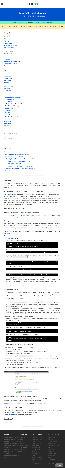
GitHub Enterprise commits (12, 171)
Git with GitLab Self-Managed (12, 106)
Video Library (23, 447)
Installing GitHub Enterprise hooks (14, 156)
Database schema (8, 130)
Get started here (58, 26)
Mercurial (7, 112)
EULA (49, 457)
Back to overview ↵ (9, 47)
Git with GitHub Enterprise (12, 104)
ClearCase (8, 119)
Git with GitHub (9, 101)
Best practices (7, 80)
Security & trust (8, 66)
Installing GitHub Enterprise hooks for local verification (20, 168)
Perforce (7, 114)
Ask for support (8, 43)
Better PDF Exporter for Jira (11, 441)
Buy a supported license (10, 41)
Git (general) (8, 90)
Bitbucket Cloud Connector (39, 26)
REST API (6, 125)
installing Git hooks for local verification (18, 403)
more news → (35, 463)
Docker (44, 227)
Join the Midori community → (52, 450)
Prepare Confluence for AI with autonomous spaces (38, 439)
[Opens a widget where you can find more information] (59, 465)
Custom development (9, 138)
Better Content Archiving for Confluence (11, 446)
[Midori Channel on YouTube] (49, 463)
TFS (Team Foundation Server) (13, 117)
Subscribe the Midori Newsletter (53, 446)
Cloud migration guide (9, 63)
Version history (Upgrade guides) (12, 61)
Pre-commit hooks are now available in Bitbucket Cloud (37, 445)
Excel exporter (38, 22)
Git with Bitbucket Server (11, 95)
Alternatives (7, 82)
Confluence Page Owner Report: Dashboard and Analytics (36, 452)
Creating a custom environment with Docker (19, 161)
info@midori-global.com (51, 438)
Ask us (6, 422)
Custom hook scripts (10, 128)
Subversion (8, 110)
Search (22, 451)
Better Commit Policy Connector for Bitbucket (12, 452)
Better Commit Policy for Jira (11, 449)
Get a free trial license (9, 39)
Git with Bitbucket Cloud (11, 99)
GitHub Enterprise (8, 194)
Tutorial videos (8, 76)
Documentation (24, 445)
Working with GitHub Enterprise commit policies (16, 154)
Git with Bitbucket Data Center (13, 97)
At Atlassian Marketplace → (11, 45)
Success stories (8, 53)
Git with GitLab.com (10, 108)
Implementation (8, 136)
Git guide (52, 185)
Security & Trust (52, 453)
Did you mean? (8, 121)
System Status (22, 442)
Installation (7, 59)
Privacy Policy (51, 455)
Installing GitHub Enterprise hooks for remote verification (21, 159)
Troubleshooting (8, 68)
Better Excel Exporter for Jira (11, 437)
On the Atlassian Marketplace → (52, 442)
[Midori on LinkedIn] (53, 463)
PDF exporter (47, 22)
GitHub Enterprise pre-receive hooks (20, 215)
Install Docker (9, 238)
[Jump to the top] (32, 426)
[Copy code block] (57, 243)
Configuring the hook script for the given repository (21, 166)
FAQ (5, 70)
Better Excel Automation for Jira (12, 439)
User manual (7, 88)
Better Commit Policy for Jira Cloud (22, 26)
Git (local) (7, 93)
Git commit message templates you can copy (37, 459)
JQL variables (7, 123)
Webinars (22, 449)
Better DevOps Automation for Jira (11, 456)
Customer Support (22, 438)
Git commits (11, 414)
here (21, 281)
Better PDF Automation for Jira (12, 443)
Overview (6, 151)
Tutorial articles (8, 78)
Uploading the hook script (14, 163)
